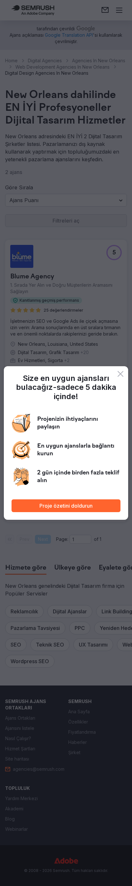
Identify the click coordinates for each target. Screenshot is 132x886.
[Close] (120, 374)
